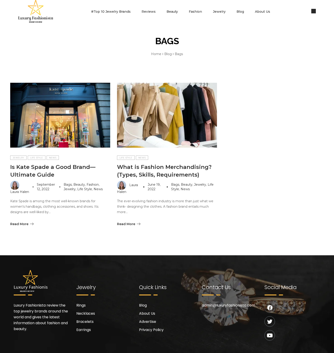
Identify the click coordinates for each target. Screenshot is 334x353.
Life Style (36, 157)
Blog (240, 12)
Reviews (149, 12)
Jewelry (219, 12)
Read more (19, 224)
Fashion (195, 12)
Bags (68, 185)
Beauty (172, 12)
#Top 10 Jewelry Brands (111, 12)
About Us (262, 12)
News (52, 157)
